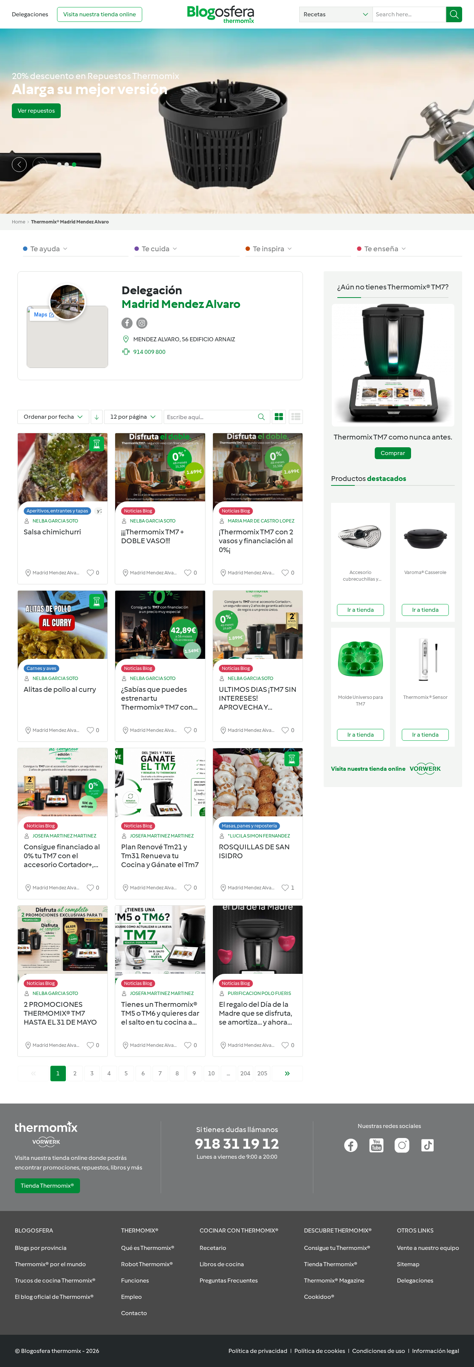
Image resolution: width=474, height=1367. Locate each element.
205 (262, 1073)
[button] (336, 14)
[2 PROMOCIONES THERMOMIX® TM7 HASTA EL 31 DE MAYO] (62, 948)
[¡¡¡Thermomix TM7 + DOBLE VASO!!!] (160, 476)
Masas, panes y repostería (249, 826)
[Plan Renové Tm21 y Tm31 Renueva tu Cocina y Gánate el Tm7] (160, 791)
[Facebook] (351, 1145)
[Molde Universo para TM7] (360, 659)
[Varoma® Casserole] (425, 534)
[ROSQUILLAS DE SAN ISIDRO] (258, 791)
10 (211, 1073)
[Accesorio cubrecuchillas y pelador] (360, 534)
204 (245, 1073)
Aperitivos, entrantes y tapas (57, 511)
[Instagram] (402, 1145)
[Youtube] (376, 1145)
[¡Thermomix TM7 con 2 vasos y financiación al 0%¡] (258, 476)
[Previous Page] (33, 1073)
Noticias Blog (138, 511)
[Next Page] (287, 1073)
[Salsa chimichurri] (62, 476)
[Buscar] (454, 14)
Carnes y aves (41, 668)
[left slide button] (19, 164)
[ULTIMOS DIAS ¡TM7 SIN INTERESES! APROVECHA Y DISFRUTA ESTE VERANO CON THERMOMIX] (258, 633)
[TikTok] (427, 1145)
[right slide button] (40, 164)
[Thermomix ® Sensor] (425, 659)
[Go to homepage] (220, 14)
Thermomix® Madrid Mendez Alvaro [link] (70, 222)
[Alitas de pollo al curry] (62, 633)
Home (18, 222)
